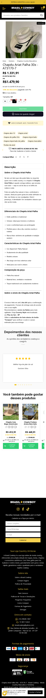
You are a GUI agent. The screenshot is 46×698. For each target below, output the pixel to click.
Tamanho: (8, 97)
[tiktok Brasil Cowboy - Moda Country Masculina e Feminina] (27, 509)
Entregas (23, 610)
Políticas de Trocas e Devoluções (23, 596)
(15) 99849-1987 (24, 619)
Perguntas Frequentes (23, 600)
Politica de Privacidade (23, 584)
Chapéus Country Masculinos (27, 61)
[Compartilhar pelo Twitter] (24, 157)
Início (4, 61)
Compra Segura (23, 581)
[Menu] (4, 8)
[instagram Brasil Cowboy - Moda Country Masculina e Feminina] (18, 509)
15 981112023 (24, 622)
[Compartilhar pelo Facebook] (20, 157)
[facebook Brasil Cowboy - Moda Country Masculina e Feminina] (23, 509)
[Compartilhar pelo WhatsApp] (16, 157)
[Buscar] (41, 15)
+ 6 (35, 427)
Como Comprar (23, 603)
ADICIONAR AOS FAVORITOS (25, 123)
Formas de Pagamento (23, 606)
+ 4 (15, 427)
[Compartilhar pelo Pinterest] (28, 157)
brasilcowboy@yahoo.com (24, 625)
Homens (11, 61)
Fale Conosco (23, 593)
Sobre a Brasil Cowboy (23, 577)
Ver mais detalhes (10, 93)
